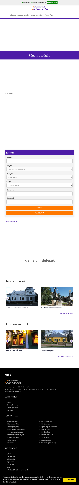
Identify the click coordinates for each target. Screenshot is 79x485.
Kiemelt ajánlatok (12, 408)
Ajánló (9, 454)
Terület (8, 182)
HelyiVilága (26, 2)
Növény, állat (45, 432)
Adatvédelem (11, 464)
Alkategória (9, 174)
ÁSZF (8, 467)
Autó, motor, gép (46, 421)
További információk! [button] (10, 482)
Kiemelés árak (11, 456)
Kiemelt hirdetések (37, 15)
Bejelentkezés (52, 2)
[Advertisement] (39, 34)
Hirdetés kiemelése (23, 15)
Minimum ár (10, 190)
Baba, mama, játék (13, 424)
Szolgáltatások (46, 440)
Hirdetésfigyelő (12, 221)
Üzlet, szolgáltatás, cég (48, 443)
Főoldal (13, 15)
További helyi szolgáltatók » (65, 356)
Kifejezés (9, 158)
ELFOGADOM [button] (69, 479)
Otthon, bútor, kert (47, 435)
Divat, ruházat (45, 424)
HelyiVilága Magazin (39, 2)
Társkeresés (10, 443)
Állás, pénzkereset (12, 421)
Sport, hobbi (45, 437)
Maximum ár (10, 198)
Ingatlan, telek (45, 429)
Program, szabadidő (13, 437)
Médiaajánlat (11, 459)
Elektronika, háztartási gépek (16, 429)
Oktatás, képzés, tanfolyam (15, 435)
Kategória (9, 166)
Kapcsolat (10, 410)
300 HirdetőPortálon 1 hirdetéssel (17, 470)
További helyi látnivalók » (66, 314)
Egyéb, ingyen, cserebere (49, 427)
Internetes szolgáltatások (15, 432)
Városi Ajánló (48, 15)
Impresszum (10, 462)
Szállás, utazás (11, 440)
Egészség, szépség (12, 427)
